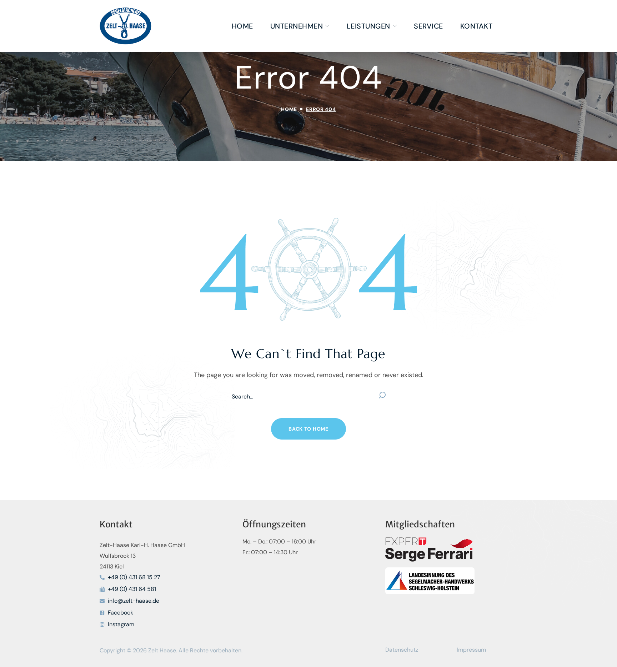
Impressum (471, 649)
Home (289, 109)
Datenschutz (401, 649)
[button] (308, 429)
